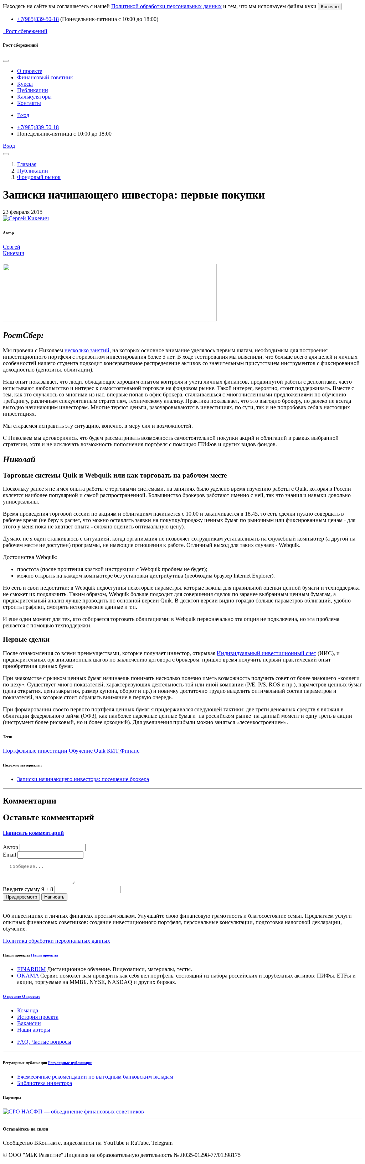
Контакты (29, 103)
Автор (10, 847)
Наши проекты (44, 955)
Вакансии (29, 1023)
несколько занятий (87, 350)
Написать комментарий (33, 833)
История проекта (37, 1017)
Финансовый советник (45, 77)
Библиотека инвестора (44, 1083)
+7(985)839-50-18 (38, 19)
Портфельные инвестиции (36, 751)
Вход (23, 115)
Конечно (330, 6)
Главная (26, 164)
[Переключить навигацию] (6, 154)
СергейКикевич (13, 250)
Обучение (81, 751)
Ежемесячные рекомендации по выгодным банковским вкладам (95, 1077)
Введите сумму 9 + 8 (28, 889)
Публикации (32, 90)
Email (9, 855)
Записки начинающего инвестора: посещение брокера (83, 779)
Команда (27, 1010)
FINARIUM (31, 969)
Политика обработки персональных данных (56, 941)
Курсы (25, 84)
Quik (100, 751)
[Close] (6, 61)
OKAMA (28, 976)
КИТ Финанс (123, 751)
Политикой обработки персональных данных (166, 6)
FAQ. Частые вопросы (44, 1042)
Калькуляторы (34, 97)
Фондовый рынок (39, 177)
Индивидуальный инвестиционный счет (266, 653)
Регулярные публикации (70, 1062)
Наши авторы (33, 1030)
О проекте (29, 71)
